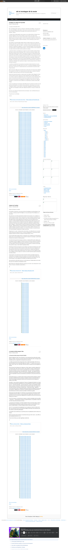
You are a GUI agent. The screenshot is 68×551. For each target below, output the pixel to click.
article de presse (47, 191)
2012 (45, 156)
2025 (45, 141)
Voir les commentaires (12, 189)
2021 (45, 145)
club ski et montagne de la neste (10, 520)
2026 (45, 130)
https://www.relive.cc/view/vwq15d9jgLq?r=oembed (31, 431)
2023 (45, 143)
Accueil (12, 19)
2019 (45, 148)
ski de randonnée (47, 124)
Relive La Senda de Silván (25, 424)
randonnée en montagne (48, 121)
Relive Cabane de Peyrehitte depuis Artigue (33, 99)
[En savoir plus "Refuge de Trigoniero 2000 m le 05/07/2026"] (47, 183)
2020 (45, 147)
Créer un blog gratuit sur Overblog (28, 520)
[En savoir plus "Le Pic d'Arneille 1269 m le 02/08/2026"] (55, 167)
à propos (36, 535)
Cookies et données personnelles (30, 521)
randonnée (46, 122)
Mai (45, 135)
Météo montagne (47, 189)
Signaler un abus (44, 520)
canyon (45, 126)
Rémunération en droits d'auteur (55, 520)
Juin (46, 133)
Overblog (41, 516)
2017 (45, 150)
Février (46, 138)
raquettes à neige (47, 123)
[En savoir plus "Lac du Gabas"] (47, 175)
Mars (46, 137)
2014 (45, 154)
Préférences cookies (39, 521)
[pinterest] (38, 1)
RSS (44, 48)
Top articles (35, 520)
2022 (45, 144)
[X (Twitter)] (37, 1)
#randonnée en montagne (16, 195)
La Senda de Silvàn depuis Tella (16, 351)
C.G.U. (49, 520)
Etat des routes (46, 190)
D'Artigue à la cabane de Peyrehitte (17, 22)
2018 (45, 149)
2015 (45, 153)
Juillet (46, 132)
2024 (45, 142)
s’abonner (24, 535)
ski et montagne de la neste (26, 11)
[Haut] (10, 190)
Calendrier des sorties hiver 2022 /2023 (50, 115)
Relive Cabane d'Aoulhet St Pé (28, 270)
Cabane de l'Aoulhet (13, 205)
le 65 (45, 192)
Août (46, 131)
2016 (45, 152)
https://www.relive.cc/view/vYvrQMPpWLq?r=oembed (31, 107)
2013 (45, 155)
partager (30, 535)
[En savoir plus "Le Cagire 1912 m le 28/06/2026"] (55, 183)
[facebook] (35, 1)
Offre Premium (63, 520)
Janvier (46, 139)
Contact (16, 19)
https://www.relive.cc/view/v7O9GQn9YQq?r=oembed (31, 278)
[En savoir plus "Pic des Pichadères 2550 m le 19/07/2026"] (55, 175)
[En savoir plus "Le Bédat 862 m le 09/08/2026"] (47, 167)
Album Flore (46, 114)
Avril (46, 136)
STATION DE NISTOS (47, 117)
